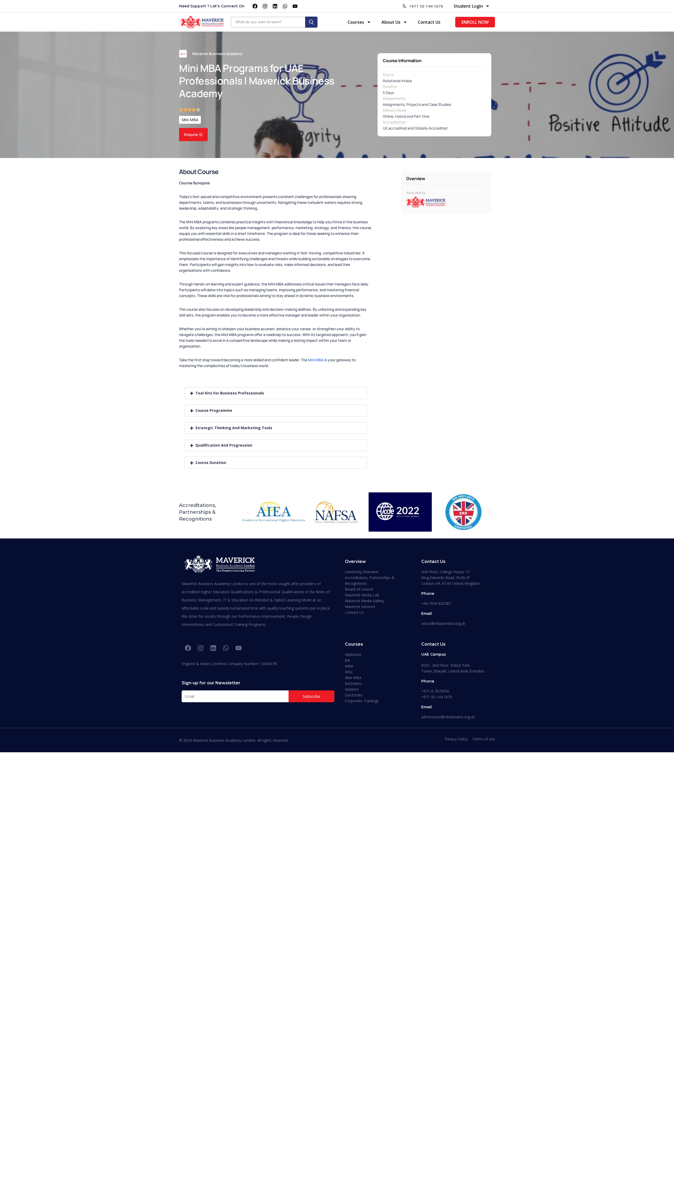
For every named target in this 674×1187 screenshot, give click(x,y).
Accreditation (394, 122)
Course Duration (210, 462)
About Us (390, 22)
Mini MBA (190, 119)
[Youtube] (295, 6)
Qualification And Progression (223, 445)
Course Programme (213, 410)
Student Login (468, 6)
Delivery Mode (394, 110)
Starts (388, 74)
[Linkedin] (275, 6)
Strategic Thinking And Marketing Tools (233, 427)
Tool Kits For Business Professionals (229, 392)
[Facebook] (255, 6)
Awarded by (416, 192)
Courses (356, 22)
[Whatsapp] (285, 6)
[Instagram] (265, 6)
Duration (390, 86)
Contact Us (429, 22)
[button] (276, 393)
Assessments (394, 98)
